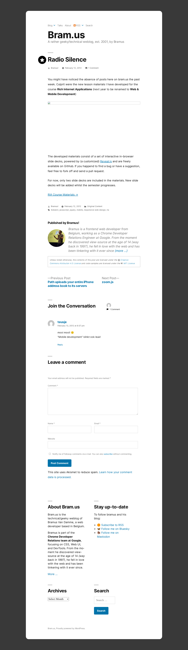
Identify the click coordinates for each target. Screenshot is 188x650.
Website (51, 439)
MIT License (129, 263)
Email (97, 423)
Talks (60, 25)
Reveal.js (106, 161)
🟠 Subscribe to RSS (110, 525)
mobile (80, 210)
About (68, 25)
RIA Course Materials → (63, 194)
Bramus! (54, 68)
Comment (53, 385)
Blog (50, 25)
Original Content (94, 206)
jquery (73, 210)
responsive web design (95, 210)
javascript (64, 210)
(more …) (121, 251)
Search (89, 25)
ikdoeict (54, 210)
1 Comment (93, 68)
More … (53, 574)
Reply (60, 344)
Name (51, 423)
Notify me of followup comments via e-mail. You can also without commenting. (92, 454)
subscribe (108, 454)
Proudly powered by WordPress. (70, 628)
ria (108, 210)
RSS (78, 25)
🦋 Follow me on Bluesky (113, 528)
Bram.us (66, 35)
